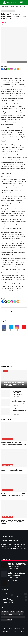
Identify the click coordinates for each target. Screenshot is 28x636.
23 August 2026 (13, 568)
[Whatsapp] (8, 69)
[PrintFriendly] (14, 69)
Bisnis (21, 593)
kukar (3, 616)
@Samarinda (5, 611)
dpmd (3, 614)
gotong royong (18, 614)
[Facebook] (2, 69)
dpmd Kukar (10, 614)
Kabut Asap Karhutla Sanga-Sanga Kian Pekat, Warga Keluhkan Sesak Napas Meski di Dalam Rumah (13, 444)
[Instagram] (11, 69)
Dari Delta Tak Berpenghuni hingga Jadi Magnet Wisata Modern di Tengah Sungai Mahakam (13, 522)
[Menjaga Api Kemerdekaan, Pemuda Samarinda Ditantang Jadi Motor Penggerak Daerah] (5, 402)
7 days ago (16, 396)
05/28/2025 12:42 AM (6, 24)
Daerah (5, 370)
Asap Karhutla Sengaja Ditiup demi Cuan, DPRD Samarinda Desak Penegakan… (16, 573)
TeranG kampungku (7, 619)
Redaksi (3, 22)
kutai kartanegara (11, 616)
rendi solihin (21, 616)
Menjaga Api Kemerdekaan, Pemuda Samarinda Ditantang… (18, 401)
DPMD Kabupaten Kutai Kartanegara (7, 599)
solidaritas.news (20, 628)
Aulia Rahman (19, 611)
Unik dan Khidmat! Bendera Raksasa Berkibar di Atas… (17, 393)
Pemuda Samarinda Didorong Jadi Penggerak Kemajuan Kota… (19, 410)
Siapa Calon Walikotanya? (15, 581)
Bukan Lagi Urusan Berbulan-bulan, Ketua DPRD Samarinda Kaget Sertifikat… (17, 564)
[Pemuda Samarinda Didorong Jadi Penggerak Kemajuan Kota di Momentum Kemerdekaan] (5, 411)
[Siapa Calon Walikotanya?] (4, 583)
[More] (17, 69)
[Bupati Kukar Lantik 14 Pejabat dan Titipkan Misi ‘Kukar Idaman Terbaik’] (14, 458)
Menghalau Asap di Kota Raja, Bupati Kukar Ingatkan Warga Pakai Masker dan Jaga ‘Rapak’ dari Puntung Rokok (13, 495)
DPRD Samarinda (21, 599)
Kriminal (21, 596)
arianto (12, 611)
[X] (5, 69)
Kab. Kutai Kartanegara (8, 10)
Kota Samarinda (7, 602)
